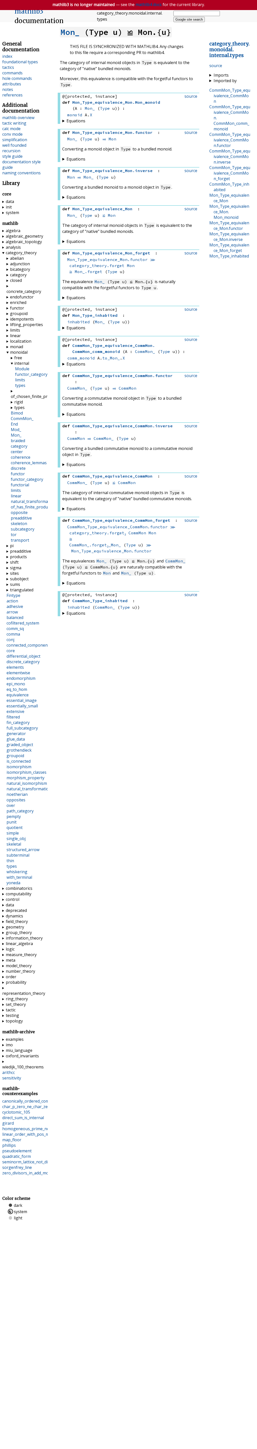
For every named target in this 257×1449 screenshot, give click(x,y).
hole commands (17, 78)
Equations (76, 121)
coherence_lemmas (29, 462)
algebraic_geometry (24, 236)
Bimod (17, 413)
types (20, 385)
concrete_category (24, 291)
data (10, 201)
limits (15, 330)
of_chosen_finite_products (27, 396)
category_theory (21, 252)
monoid (74, 114)
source (215, 65)
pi (12, 545)
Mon (112, 138)
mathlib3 (29, 11)
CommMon (127, 388)
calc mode (11, 128)
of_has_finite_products (32, 507)
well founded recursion (14, 147)
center (17, 451)
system (12, 212)
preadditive (21, 518)
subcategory (22, 529)
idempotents (22, 319)
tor (14, 534)
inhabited (78, 321)
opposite (19, 512)
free (18, 357)
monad (16, 346)
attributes (11, 84)
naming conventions (21, 173)
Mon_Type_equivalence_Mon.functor (107, 259)
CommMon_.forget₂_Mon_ (95, 544)
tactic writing (14, 123)
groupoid (19, 313)
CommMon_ (145, 351)
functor (17, 308)
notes (7, 89)
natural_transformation (33, 501)
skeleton (19, 523)
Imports (221, 75)
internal (21, 363)
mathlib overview (18, 117)
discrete (18, 468)
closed (16, 280)
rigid (18, 402)
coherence (20, 457)
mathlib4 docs (149, 4)
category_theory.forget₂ (97, 532)
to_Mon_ (111, 357)
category (18, 275)
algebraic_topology (24, 241)
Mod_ (16, 429)
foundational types (20, 62)
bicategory (20, 269)
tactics (8, 67)
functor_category (31, 374)
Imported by (225, 80)
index (7, 56)
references (12, 95)
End (14, 424)
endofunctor (22, 297)
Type (105, 108)
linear (15, 335)
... (229, 49)
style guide (12, 156)
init (9, 207)
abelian (17, 258)
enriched (18, 302)
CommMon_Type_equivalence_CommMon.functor (117, 526)
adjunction (20, 264)
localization (20, 341)
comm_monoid (81, 357)
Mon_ (70, 32)
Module (22, 369)
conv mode (12, 134)
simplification (14, 139)
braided (18, 440)
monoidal (19, 352)
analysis (13, 247)
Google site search (189, 19)
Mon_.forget (88, 271)
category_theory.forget (96, 265)
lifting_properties (26, 324)
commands (12, 73)
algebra (13, 230)
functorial (20, 485)
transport (20, 540)
